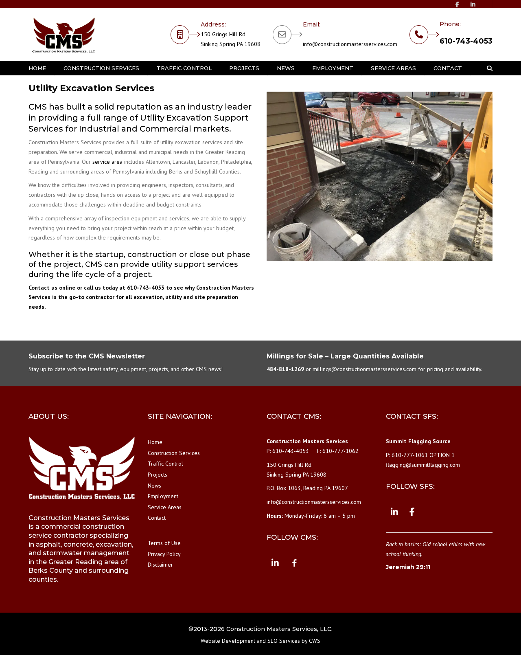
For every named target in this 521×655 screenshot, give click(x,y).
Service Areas (393, 68)
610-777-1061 (410, 455)
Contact (447, 68)
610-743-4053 (466, 41)
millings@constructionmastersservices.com (364, 369)
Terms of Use (164, 543)
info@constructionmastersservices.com (350, 44)
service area (107, 161)
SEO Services (283, 640)
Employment (332, 68)
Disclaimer (160, 564)
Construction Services (101, 68)
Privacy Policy (164, 554)
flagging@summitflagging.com (423, 464)
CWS (314, 640)
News (286, 68)
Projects (244, 68)
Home (37, 68)
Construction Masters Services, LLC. (279, 629)
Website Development (228, 640)
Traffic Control (184, 68)
